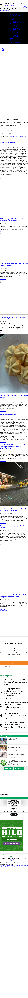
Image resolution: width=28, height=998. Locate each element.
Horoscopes (9, 69)
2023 (20, 136)
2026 (10, 136)
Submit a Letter (17, 29)
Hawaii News (13, 14)
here (21, 667)
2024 (17, 136)
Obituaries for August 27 (8, 142)
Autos (11, 39)
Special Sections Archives (12, 107)
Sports (11, 17)
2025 (13, 136)
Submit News (9, 78)
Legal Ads (15, 32)
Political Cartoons (10, 68)
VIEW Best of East (14, 42)
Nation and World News (9, 79)
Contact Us (9, 111)
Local (4, 76)
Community (13, 19)
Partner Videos (9, 96)
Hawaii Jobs (16, 36)
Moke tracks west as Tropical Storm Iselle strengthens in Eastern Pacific (13, 596)
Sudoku (8, 72)
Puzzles (8, 71)
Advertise (8, 114)
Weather (5, 92)
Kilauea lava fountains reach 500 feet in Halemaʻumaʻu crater (12, 318)
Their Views (16, 28)
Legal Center (10, 867)
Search (11, 40)
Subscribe (25, 10)
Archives (5, 106)
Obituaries (12, 18)
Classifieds (12, 31)
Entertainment (16, 15)
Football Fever (6, 55)
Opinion (12, 24)
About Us (8, 110)
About (1, 865)
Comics (8, 67)
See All (24, 136)
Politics (5, 89)
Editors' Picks (9, 54)
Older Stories (3, 610)
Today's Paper (9, 5)
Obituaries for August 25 (8, 414)
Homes (11, 38)
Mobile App (22, 865)
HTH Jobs (15, 35)
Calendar (15, 21)
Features (5, 64)
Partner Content (7, 95)
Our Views (15, 25)
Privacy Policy (9, 113)
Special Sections (10, 65)
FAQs (15, 867)
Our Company (6, 109)
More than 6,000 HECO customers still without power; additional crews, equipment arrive (12, 446)
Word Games (9, 75)
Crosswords (9, 74)
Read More (3, 177)
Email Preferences (7, 97)
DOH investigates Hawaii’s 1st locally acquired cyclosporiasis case (12, 219)
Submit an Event (17, 22)
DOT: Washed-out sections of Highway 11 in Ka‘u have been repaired (13, 509)
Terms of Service (17, 860)
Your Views (16, 26)
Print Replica (11, 865)
